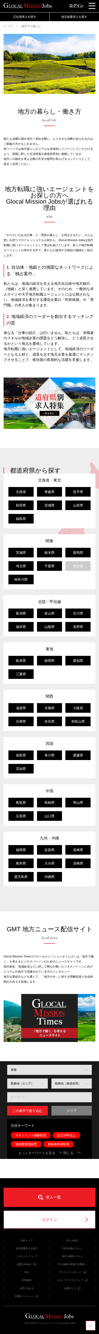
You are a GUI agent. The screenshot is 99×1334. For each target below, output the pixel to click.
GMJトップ (26, 1240)
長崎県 (78, 850)
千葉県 (49, 566)
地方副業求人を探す (26, 1248)
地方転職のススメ (72, 1248)
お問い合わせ (26, 1288)
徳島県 (21, 755)
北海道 (21, 492)
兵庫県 (21, 721)
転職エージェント (24, 1296)
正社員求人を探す (24, 16)
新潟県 (21, 613)
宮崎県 (78, 863)
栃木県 (49, 552)
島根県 (49, 802)
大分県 (49, 863)
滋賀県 (21, 708)
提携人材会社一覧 (26, 1264)
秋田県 (21, 505)
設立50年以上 (66, 1135)
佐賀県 (49, 850)
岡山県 (78, 802)
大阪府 (78, 708)
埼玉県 (21, 566)
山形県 (78, 505)
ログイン (76, 5)
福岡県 (21, 850)
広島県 (21, 816)
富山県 (49, 613)
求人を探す (72, 1240)
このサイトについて (26, 1256)
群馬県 (78, 552)
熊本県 (21, 863)
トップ (8, 26)
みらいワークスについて (70, 1280)
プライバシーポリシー (70, 1272)
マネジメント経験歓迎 (30, 1135)
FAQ (26, 1272)
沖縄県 (49, 877)
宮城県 (49, 505)
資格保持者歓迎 (58, 1144)
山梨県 (49, 627)
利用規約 (26, 1280)
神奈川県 (21, 579)
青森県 (49, 492)
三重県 (21, 674)
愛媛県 (78, 755)
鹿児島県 (21, 877)
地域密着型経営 (26, 1144)
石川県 (78, 613)
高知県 (21, 769)
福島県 (21, 519)
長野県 (78, 627)
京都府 (49, 708)
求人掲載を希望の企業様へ (72, 1264)
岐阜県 (21, 661)
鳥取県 (21, 802)
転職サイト (70, 1288)
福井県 (21, 627)
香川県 (49, 755)
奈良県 (49, 721)
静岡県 (49, 661)
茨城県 (21, 552)
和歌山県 (78, 721)
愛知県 (78, 661)
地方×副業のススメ (72, 1256)
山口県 (49, 816)
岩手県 (78, 492)
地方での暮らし (31, 26)
